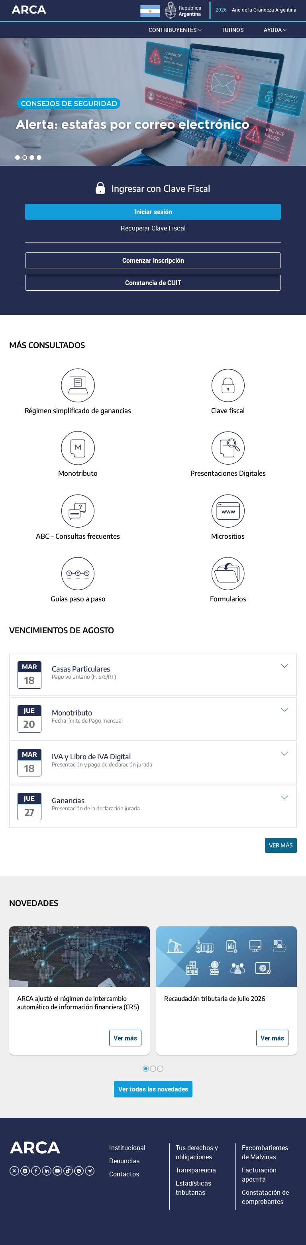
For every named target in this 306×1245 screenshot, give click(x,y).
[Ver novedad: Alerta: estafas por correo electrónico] (153, 102)
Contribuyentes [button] (173, 29)
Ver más (281, 845)
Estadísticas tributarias (193, 1188)
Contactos (124, 1174)
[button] (153, 675)
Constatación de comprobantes (265, 1197)
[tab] (153, 675)
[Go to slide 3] (160, 1068)
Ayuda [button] (273, 29)
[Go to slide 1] (145, 1068)
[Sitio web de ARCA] (35, 1147)
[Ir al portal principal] (29, 9)
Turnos (233, 29)
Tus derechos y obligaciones (197, 1152)
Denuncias (124, 1160)
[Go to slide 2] (153, 1068)
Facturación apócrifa (259, 1175)
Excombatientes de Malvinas (265, 1152)
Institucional (127, 1147)
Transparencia (196, 1170)
